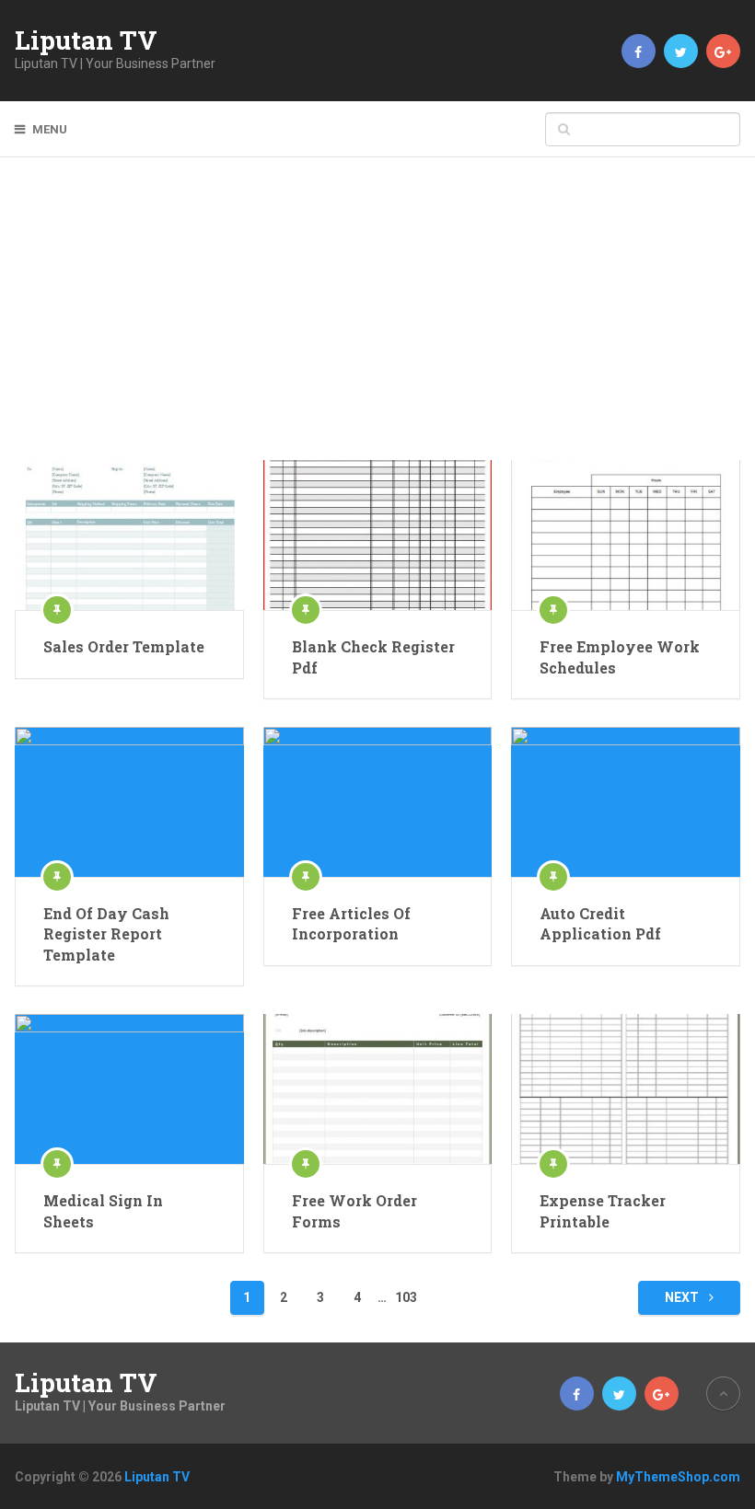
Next (683, 1297)
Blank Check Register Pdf (373, 656)
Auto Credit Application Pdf (600, 923)
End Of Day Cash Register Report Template (106, 934)
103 (406, 1297)
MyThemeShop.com (678, 1476)
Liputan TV (86, 40)
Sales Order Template (123, 646)
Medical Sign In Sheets (103, 1210)
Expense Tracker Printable (603, 1210)
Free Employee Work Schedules (620, 656)
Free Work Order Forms (354, 1210)
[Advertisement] (378, 322)
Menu (49, 129)
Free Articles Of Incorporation (351, 923)
